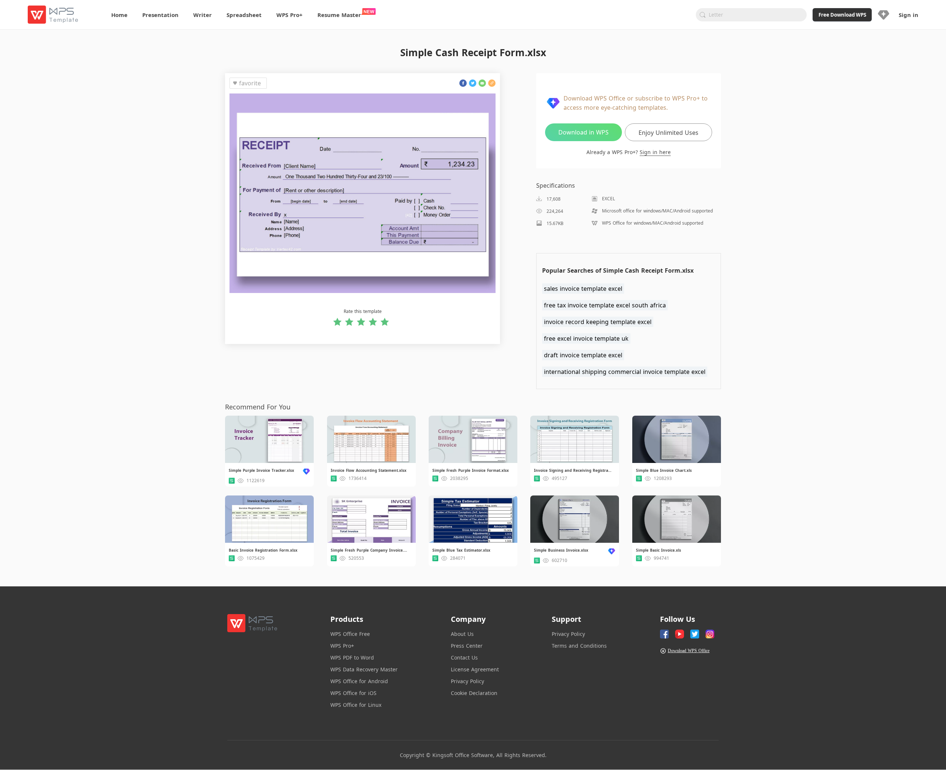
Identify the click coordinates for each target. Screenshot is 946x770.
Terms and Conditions (579, 645)
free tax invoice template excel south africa (605, 305)
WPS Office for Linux (355, 704)
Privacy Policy (467, 681)
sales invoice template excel (583, 289)
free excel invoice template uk (586, 338)
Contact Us (464, 657)
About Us (462, 633)
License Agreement (475, 669)
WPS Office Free (350, 633)
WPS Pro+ (342, 645)
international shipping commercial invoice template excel (624, 372)
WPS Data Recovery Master (364, 669)
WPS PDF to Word (352, 657)
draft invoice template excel (583, 355)
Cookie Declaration (474, 692)
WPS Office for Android (359, 681)
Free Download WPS (842, 14)
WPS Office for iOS (353, 692)
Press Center (467, 645)
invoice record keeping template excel (597, 322)
